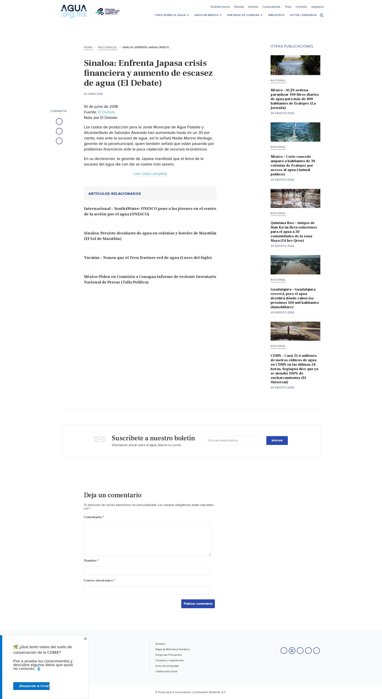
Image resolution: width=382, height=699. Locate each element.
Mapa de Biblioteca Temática (172, 649)
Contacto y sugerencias (169, 660)
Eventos (253, 7)
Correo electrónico (99, 580)
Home (88, 47)
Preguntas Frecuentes (168, 654)
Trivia (288, 7)
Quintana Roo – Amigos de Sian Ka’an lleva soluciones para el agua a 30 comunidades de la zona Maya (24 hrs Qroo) (294, 232)
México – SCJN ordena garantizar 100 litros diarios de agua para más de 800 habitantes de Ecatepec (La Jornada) (295, 99)
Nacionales (107, 47)
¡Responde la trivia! (34, 686)
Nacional (278, 80)
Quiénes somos (220, 7)
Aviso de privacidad (167, 665)
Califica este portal (166, 671)
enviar (277, 440)
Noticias (239, 7)
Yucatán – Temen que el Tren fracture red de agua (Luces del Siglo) (148, 257)
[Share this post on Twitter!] (59, 131)
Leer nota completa (150, 173)
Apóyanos (317, 7)
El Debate (106, 112)
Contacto (301, 7)
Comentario (94, 517)
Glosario (160, 643)
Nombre (91, 560)
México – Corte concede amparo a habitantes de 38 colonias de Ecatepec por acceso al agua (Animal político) (293, 165)
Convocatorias (271, 7)
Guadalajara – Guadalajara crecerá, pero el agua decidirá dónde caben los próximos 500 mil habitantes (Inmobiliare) (295, 298)
